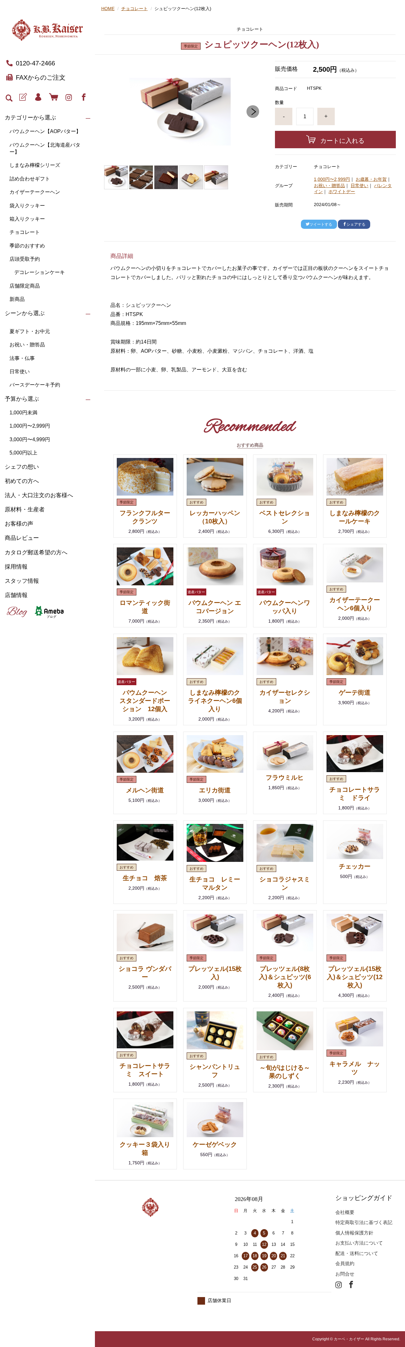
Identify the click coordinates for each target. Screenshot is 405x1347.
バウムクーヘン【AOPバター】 (45, 131)
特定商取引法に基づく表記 (363, 1222)
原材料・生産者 (25, 509)
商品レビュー (22, 538)
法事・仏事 (22, 358)
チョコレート (24, 232)
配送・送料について (356, 1253)
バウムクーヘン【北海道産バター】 (44, 148)
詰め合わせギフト (29, 178)
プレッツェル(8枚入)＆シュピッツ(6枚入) (285, 977)
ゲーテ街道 (355, 692)
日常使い (19, 371)
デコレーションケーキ (39, 272)
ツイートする (320, 224)
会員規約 (344, 1263)
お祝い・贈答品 (27, 344)
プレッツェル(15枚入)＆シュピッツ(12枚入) (355, 977)
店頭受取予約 (24, 259)
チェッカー (355, 866)
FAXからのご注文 (40, 77)
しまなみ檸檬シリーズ (34, 165)
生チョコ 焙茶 (145, 878)
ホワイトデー (341, 191)
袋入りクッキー (27, 205)
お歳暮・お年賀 (371, 179)
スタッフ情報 (22, 581)
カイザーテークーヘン (34, 192)
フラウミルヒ (285, 777)
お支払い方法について (359, 1243)
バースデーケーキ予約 (34, 384)
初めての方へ (22, 481)
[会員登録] (23, 97)
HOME (108, 8)
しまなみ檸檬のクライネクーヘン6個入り (215, 700)
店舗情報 (16, 595)
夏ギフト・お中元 (29, 331)
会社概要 (344, 1212)
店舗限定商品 (24, 286)
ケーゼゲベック (215, 1144)
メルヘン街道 (145, 790)
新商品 (17, 299)
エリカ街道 (215, 790)
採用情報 (16, 567)
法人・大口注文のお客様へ (39, 495)
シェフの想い (22, 467)
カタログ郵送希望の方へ (36, 552)
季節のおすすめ (27, 245)
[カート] (53, 97)
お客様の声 (19, 524)
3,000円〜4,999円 (29, 439)
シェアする (355, 224)
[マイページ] (38, 97)
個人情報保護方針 (354, 1232)
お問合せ (344, 1274)
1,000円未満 (23, 412)
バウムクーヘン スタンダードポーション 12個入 (146, 700)
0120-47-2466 (35, 63)
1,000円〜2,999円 (29, 426)
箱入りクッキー (27, 219)
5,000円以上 (23, 452)
